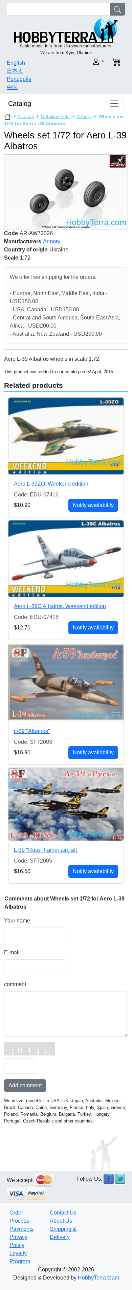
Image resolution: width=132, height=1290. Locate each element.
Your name (17, 921)
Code (11, 233)
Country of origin (26, 249)
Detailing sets (55, 116)
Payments (21, 1229)
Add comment (25, 1085)
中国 (12, 87)
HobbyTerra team (98, 1278)
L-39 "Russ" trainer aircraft (45, 850)
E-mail (12, 952)
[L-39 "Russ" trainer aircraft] (66, 804)
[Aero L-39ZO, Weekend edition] (66, 436)
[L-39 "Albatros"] (66, 682)
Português (19, 79)
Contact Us (63, 1213)
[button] (87, 62)
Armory (84, 116)
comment (15, 984)
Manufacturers (22, 241)
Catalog (19, 103)
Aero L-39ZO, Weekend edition (51, 484)
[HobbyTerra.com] (66, 29)
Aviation (25, 116)
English (16, 63)
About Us (61, 1221)
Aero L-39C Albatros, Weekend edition (60, 606)
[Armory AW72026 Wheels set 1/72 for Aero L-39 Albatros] (66, 192)
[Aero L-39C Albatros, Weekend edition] (66, 558)
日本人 (15, 71)
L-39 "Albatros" (32, 731)
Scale (11, 258)
